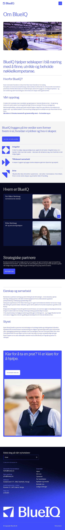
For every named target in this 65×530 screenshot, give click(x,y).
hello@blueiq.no (8, 471)
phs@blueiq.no (8, 476)
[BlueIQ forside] (8, 3)
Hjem (38, 471)
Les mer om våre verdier (11, 139)
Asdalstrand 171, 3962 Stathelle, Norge (16, 482)
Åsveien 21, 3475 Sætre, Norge (13, 487)
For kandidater (41, 479)
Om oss (38, 474)
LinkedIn (6, 493)
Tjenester (39, 476)
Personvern (58, 526)
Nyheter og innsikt (42, 482)
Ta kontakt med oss (13, 372)
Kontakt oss (9, 271)
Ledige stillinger (41, 487)
